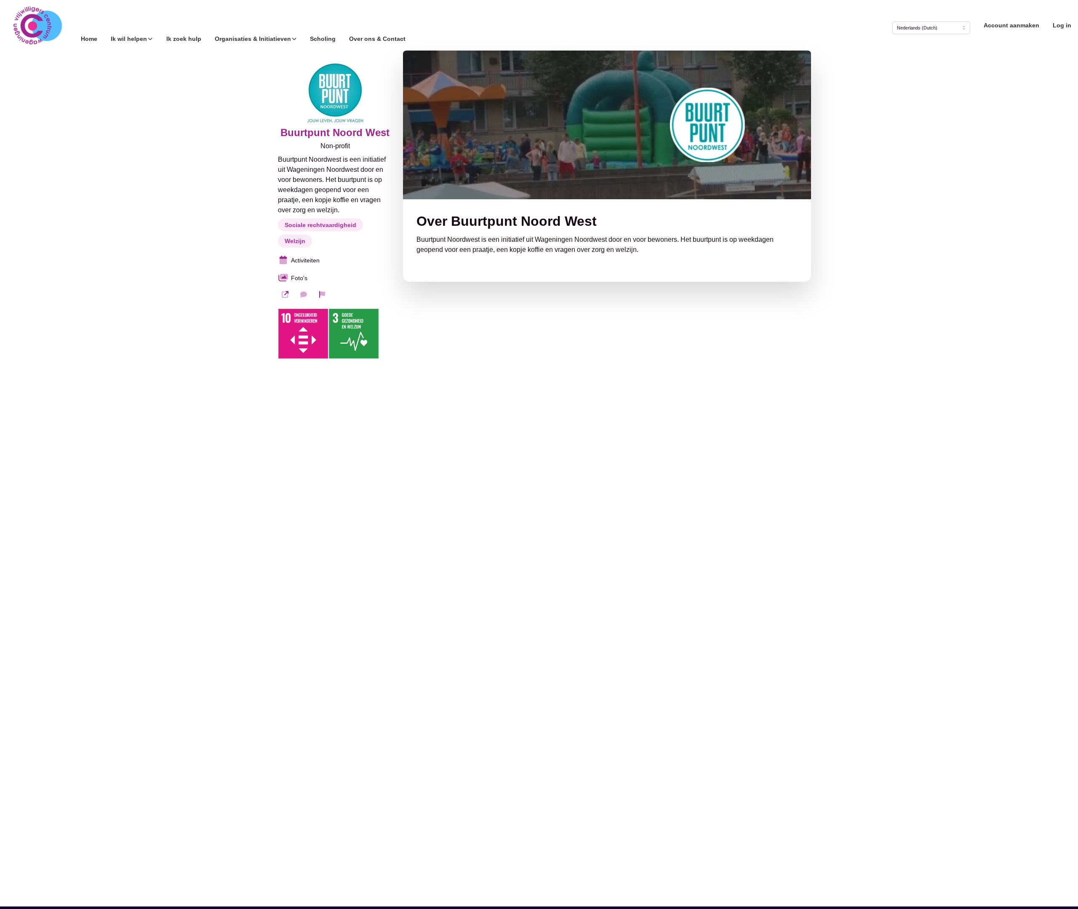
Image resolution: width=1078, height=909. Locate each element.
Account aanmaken (1011, 25)
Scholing (323, 38)
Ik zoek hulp (183, 38)
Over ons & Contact (377, 38)
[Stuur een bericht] (303, 294)
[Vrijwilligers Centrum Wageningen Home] (37, 25)
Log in (1062, 25)
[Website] (285, 294)
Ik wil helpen (129, 39)
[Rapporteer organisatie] (322, 294)
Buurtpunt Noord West (335, 133)
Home (89, 38)
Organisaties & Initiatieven (253, 39)
